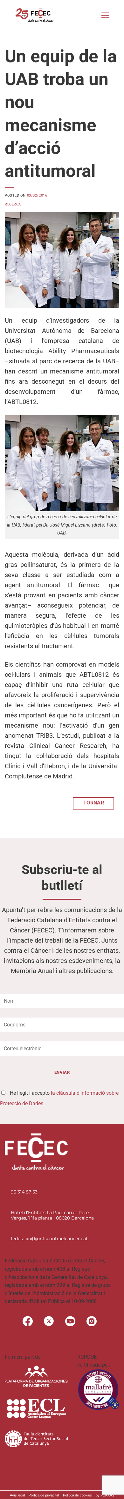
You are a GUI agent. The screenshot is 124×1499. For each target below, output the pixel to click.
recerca (13, 204)
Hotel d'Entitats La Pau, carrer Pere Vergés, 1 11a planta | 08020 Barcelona (52, 1215)
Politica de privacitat (44, 1495)
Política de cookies (77, 1495)
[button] (105, 15)
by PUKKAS (105, 1495)
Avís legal (17, 1495)
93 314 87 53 (24, 1192)
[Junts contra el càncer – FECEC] (34, 15)
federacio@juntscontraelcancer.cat (49, 1238)
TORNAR (93, 803)
